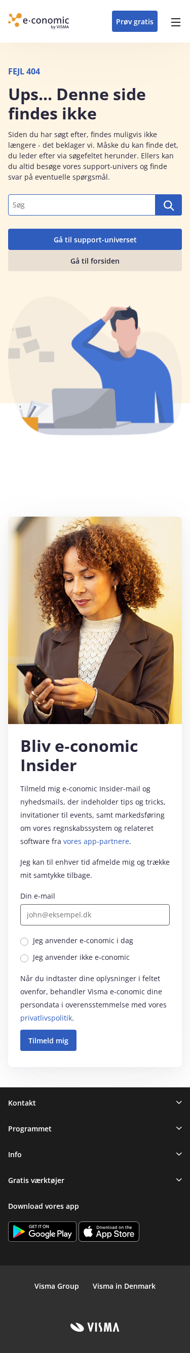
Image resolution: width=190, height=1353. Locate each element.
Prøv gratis (135, 21)
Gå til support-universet (95, 239)
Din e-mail (37, 896)
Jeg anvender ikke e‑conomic (81, 957)
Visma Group (56, 1286)
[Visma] (95, 1327)
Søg (169, 205)
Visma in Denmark (124, 1286)
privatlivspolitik (46, 1018)
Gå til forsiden (95, 261)
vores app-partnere (96, 841)
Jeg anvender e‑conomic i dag (83, 940)
